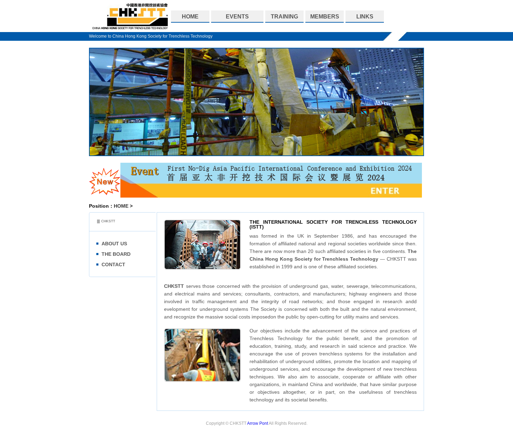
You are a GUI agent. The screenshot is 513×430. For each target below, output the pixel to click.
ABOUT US (114, 243)
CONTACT (113, 264)
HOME (121, 206)
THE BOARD (116, 254)
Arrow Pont (257, 423)
